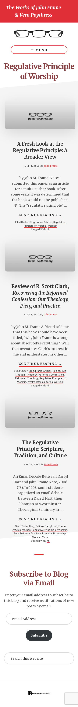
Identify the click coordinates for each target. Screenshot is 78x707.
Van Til (52, 533)
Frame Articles (44, 222)
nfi (48, 229)
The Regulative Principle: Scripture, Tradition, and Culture (40, 449)
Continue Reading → (40, 215)
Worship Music (40, 537)
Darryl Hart (51, 526)
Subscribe (39, 635)
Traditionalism (39, 533)
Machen (26, 530)
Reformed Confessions (51, 374)
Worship (52, 225)
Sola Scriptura (22, 533)
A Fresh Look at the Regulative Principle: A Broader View (40, 150)
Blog (32, 222)
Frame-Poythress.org (39, 34)
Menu (41, 50)
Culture (40, 526)
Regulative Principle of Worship (45, 223)
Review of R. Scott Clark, (40, 296)
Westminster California (40, 382)
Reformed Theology (26, 378)
